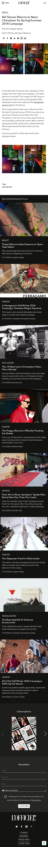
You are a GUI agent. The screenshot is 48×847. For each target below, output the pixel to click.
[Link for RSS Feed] (31, 827)
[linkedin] (14, 38)
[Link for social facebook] (21, 827)
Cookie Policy (24, 843)
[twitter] (18, 38)
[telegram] (25, 38)
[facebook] (7, 38)
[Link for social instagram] (26, 827)
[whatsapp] (21, 38)
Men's (5, 12)
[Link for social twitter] (17, 827)
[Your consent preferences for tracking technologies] (44, 843)
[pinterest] (11, 38)
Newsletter (24, 836)
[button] (43, 159)
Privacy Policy (36, 800)
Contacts (24, 832)
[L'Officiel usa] (24, 3)
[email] (4, 38)
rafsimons (7, 187)
